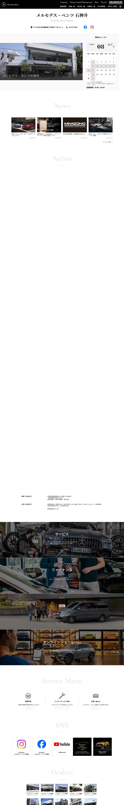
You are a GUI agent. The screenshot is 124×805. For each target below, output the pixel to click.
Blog (96, 2)
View (62, 551)
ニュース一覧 (106, 142)
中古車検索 (101, 6)
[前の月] (88, 47)
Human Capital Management (81, 2)
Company (64, 2)
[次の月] (114, 47)
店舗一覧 (72, 6)
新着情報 (63, 6)
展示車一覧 (81, 6)
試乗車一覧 (91, 6)
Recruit (104, 2)
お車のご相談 (112, 6)
